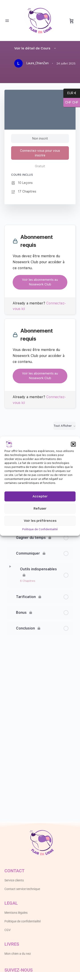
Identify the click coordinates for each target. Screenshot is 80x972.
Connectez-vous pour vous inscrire (40, 153)
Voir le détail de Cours (32, 48)
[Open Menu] (7, 20)
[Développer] (10, 567)
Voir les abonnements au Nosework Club (40, 282)
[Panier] (71, 21)
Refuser (40, 508)
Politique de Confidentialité (40, 529)
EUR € (71, 93)
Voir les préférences (40, 521)
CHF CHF (70, 103)
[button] (73, 444)
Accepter (40, 496)
